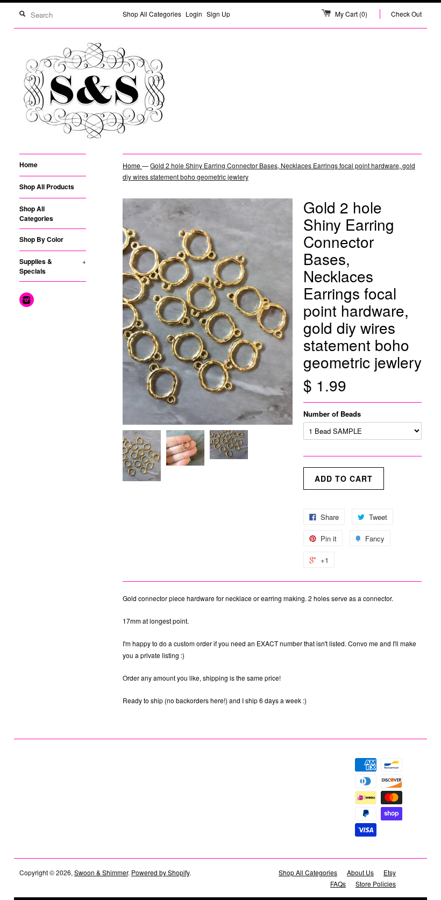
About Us (360, 872)
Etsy (389, 872)
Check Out (406, 13)
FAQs (338, 883)
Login (194, 13)
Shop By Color (41, 239)
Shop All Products (46, 186)
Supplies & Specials (52, 266)
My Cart (351, 13)
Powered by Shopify (160, 872)
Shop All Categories (152, 13)
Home (28, 164)
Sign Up (218, 13)
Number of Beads (332, 414)
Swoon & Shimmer (101, 872)
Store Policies (375, 883)
